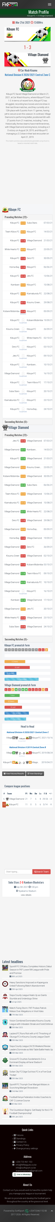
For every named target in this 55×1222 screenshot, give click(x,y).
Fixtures (19, 1135)
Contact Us (21, 1142)
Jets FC (30, 276)
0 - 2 (23, 276)
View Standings (35, 774)
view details (26, 895)
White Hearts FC (12, 249)
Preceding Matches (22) (15, 217)
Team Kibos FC (12, 231)
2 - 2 (23, 503)
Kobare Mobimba (11, 311)
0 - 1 (23, 303)
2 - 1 (23, 450)
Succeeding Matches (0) (16, 422)
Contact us (8, 1190)
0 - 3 (23, 600)
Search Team (42, 872)
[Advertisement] (27, 176)
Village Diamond (38, 54)
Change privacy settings (27, 1148)
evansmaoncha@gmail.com (29, 1171)
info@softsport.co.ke (26, 1168)
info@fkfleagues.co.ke (26, 1165)
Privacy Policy (22, 1145)
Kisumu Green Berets (33, 302)
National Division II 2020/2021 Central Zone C (27, 75)
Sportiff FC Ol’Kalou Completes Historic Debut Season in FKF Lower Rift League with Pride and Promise (31, 969)
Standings (21, 1138)
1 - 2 (23, 258)
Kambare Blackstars (14, 285)
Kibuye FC (13, 29)
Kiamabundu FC (34, 293)
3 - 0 (23, 441)
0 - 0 (23, 232)
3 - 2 (23, 485)
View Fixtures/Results (15, 774)
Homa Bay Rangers (14, 267)
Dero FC (30, 258)
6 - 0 (23, 582)
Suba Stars (32, 223)
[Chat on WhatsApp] (22, 1174)
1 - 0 (23, 267)
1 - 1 (23, 223)
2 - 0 (23, 312)
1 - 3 (23, 241)
